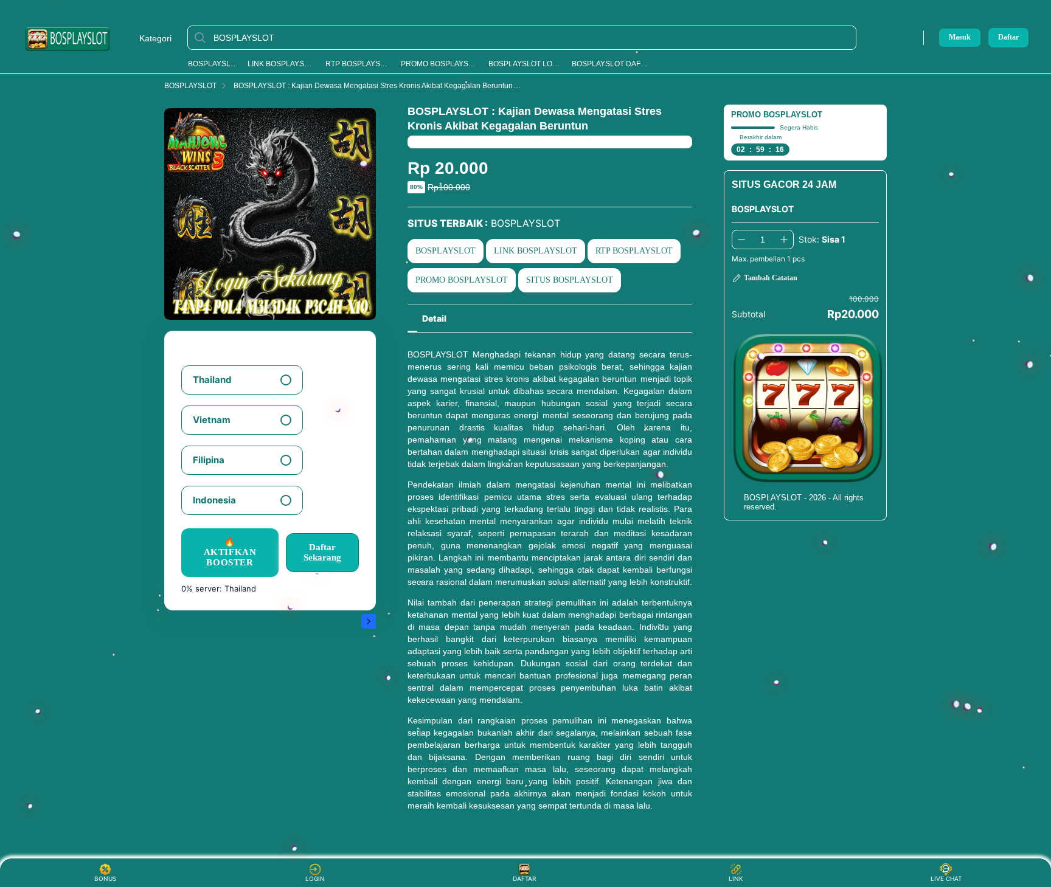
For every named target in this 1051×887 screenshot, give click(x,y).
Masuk (960, 37)
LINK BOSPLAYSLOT (282, 64)
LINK (736, 878)
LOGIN (315, 878)
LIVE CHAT (946, 878)
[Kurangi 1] (741, 239)
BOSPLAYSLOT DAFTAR (611, 64)
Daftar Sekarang (322, 552)
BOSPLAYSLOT (213, 64)
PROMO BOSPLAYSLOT (440, 64)
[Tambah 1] (784, 239)
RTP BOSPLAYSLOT (358, 64)
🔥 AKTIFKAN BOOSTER (230, 552)
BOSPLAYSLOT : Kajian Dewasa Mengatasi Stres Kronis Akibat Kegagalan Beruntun (373, 85)
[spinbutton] (763, 239)
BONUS (105, 878)
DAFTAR (524, 878)
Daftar (1008, 37)
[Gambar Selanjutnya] (368, 621)
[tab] (434, 318)
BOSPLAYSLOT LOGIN (525, 64)
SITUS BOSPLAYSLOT (569, 280)
